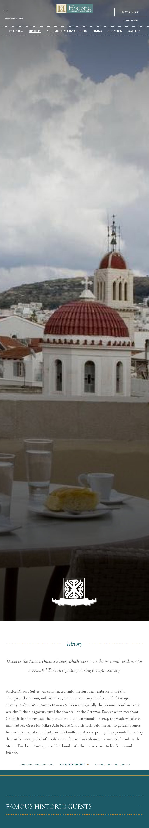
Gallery (134, 31)
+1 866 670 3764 (130, 20)
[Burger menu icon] (5, 12)
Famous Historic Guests (49, 806)
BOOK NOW (130, 12)
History (35, 31)
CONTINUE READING (72, 764)
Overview (16, 31)
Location (115, 31)
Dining (97, 31)
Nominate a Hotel (14, 19)
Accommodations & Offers (67, 31)
